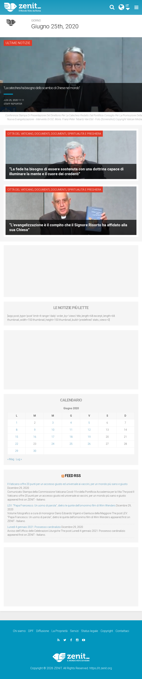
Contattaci (122, 631)
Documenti (42, 133)
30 (34, 450)
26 (89, 443)
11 (71, 429)
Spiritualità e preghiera (84, 133)
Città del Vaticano (20, 133)
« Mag (10, 459)
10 (52, 429)
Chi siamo (19, 631)
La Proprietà (59, 631)
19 (89, 436)
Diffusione (42, 631)
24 (52, 443)
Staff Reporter (13, 103)
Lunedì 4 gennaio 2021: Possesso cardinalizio (34, 526)
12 (89, 429)
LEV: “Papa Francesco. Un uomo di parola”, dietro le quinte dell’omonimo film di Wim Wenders (61, 505)
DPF (31, 631)
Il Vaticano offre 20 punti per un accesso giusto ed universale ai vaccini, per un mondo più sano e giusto (67, 484)
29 (16, 450)
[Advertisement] (71, 271)
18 (71, 436)
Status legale (89, 631)
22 (16, 443)
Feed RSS (73, 475)
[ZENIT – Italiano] (39, 7)
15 (16, 436)
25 (71, 443)
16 (34, 436)
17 (52, 436)
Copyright (107, 631)
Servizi (74, 631)
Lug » (19, 459)
